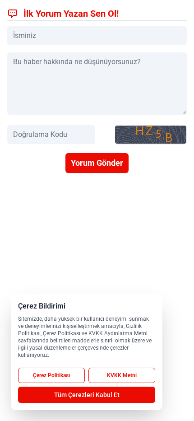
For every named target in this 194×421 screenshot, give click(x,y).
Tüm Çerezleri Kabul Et (87, 394)
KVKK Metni (122, 375)
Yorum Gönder (97, 163)
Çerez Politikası (51, 375)
